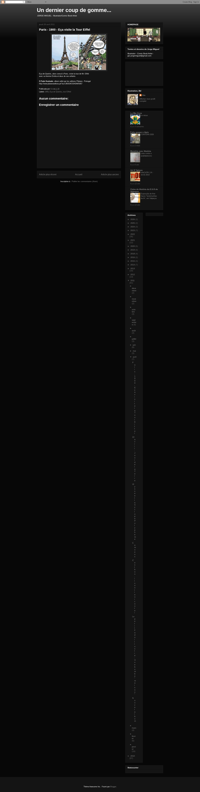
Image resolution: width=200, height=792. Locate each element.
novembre (134, 300)
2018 (132, 254)
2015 (132, 261)
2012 (132, 274)
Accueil (78, 174)
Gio (143, 95)
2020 (132, 246)
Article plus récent (47, 174)
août (134, 330)
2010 (132, 756)
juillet (134, 339)
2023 (132, 230)
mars (134, 728)
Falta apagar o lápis (139, 132)
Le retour (144, 115)
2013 (132, 268)
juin (134, 345)
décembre (134, 289)
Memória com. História (140, 151)
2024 (132, 227)
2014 (132, 265)
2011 (132, 280)
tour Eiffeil (67, 92)
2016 (132, 257)
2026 (132, 219)
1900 (47, 92)
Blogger (113, 787)
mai (134, 351)
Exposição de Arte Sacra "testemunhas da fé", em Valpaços (149, 196)
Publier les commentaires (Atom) (85, 181)
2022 (132, 234)
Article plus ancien (110, 174)
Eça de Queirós (56, 92)
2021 (132, 240)
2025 (132, 223)
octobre (134, 310)
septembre (134, 322)
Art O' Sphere (136, 170)
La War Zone (136, 113)
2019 (132, 250)
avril (134, 357)
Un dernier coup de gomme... (74, 10)
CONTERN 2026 (147, 134)
